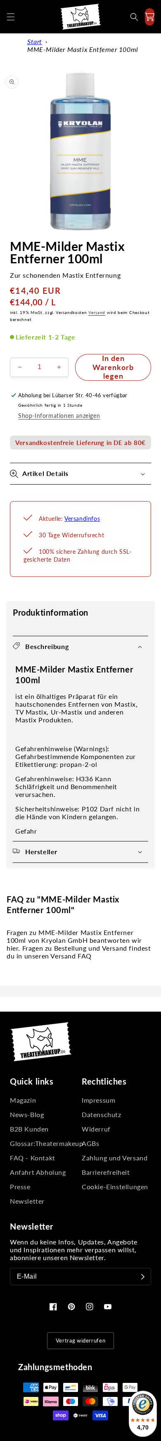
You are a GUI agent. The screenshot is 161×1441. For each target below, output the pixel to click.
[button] (11, 17)
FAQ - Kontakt (32, 1158)
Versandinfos (82, 518)
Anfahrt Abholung (38, 1172)
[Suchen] (134, 17)
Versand (96, 312)
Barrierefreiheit (106, 1172)
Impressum (98, 1100)
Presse (20, 1186)
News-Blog (27, 1114)
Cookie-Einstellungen (115, 1186)
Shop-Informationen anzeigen (59, 415)
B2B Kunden (29, 1129)
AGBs (90, 1143)
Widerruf (96, 1129)
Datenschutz (101, 1114)
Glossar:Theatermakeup (44, 1143)
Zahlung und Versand (114, 1158)
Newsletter (27, 1201)
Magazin (23, 1100)
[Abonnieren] (142, 1276)
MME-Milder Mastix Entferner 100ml (82, 49)
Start (34, 41)
